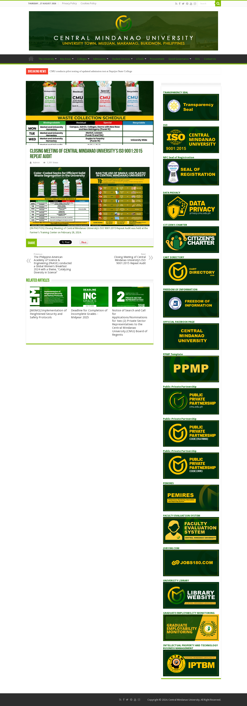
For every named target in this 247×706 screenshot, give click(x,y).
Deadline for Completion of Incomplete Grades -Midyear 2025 (89, 314)
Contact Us (210, 58)
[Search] (218, 3)
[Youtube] (191, 3)
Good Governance (178, 58)
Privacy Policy (69, 3)
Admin (36, 162)
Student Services (121, 58)
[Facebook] (179, 3)
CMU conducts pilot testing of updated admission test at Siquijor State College (91, 71)
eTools (140, 58)
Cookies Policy (88, 3)
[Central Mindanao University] (123, 30)
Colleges (82, 58)
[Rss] (176, 3)
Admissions (99, 58)
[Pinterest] (187, 3)
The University (46, 58)
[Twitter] (183, 3)
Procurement (157, 58)
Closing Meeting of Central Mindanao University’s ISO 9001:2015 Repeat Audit (130, 259)
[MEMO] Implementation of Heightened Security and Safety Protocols (48, 314)
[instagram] (194, 3)
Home (31, 58)
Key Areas (65, 58)
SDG (197, 58)
